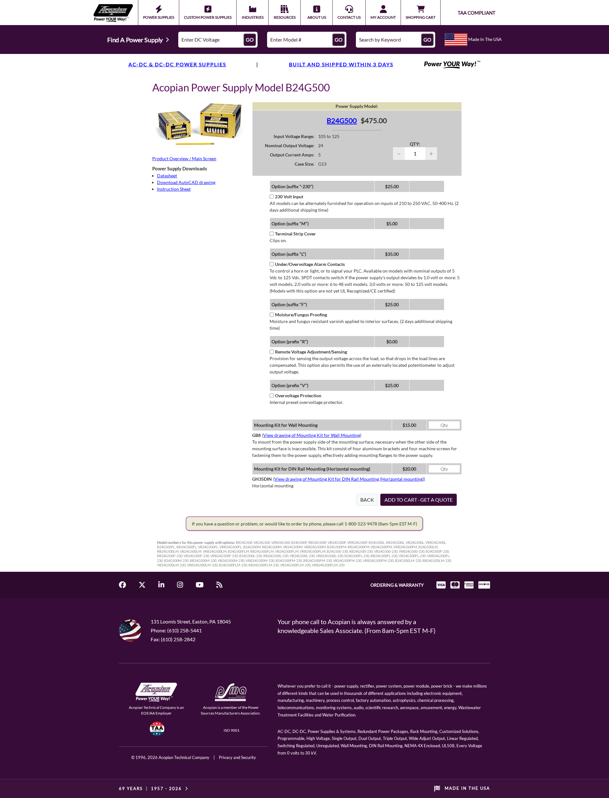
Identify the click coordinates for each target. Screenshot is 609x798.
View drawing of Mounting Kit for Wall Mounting (311, 435)
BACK (367, 500)
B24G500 (342, 120)
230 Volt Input (289, 196)
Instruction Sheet (174, 189)
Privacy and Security (237, 757)
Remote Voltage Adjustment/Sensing (311, 351)
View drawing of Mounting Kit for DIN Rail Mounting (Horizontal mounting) (349, 479)
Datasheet (167, 175)
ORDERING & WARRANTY (397, 585)
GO (250, 39)
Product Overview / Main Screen (184, 158)
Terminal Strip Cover (295, 233)
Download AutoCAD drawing (186, 182)
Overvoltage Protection (298, 395)
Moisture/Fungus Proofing (301, 314)
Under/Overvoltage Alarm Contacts (310, 264)
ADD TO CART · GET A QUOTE (418, 500)
